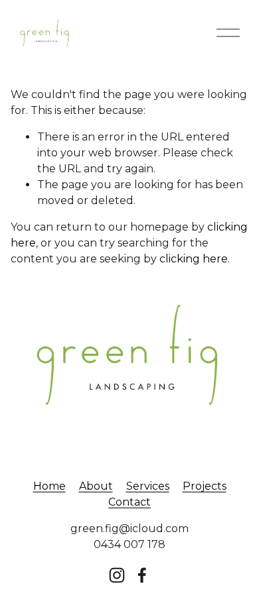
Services (147, 486)
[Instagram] (117, 575)
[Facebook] (142, 575)
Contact (129, 502)
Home (49, 486)
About (96, 486)
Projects (204, 486)
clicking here (193, 258)
